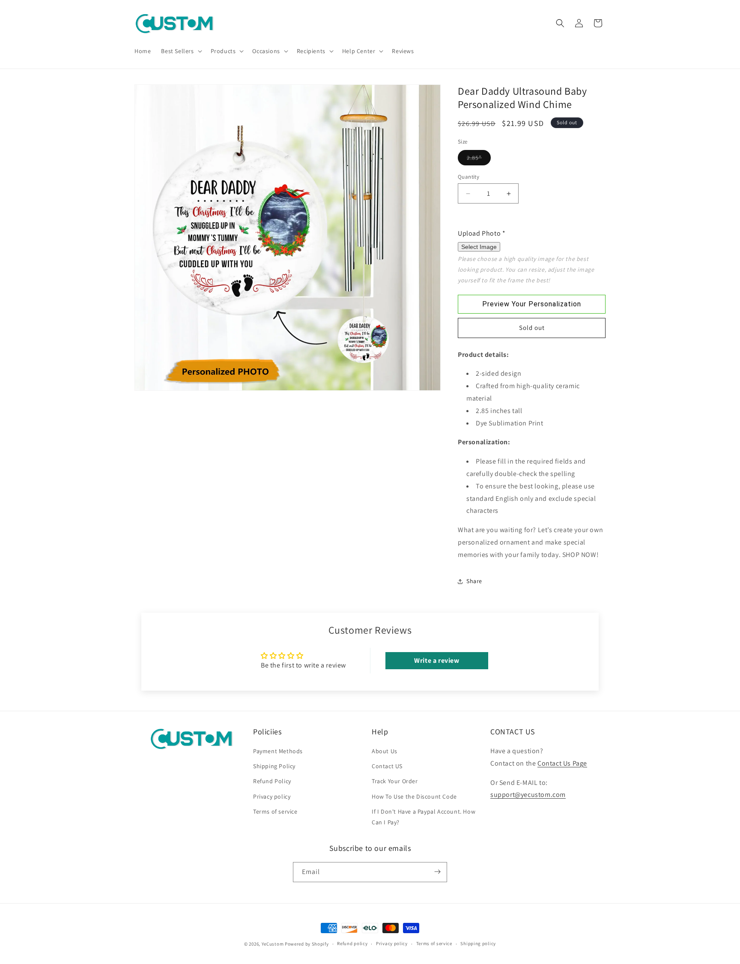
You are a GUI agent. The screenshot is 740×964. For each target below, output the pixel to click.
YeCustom (273, 944)
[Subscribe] (437, 872)
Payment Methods (278, 751)
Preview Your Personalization (531, 304)
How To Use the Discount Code (414, 796)
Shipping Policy (274, 766)
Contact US (387, 766)
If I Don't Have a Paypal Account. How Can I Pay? (423, 817)
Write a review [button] (436, 660)
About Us (384, 751)
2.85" (479, 159)
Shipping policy (478, 944)
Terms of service (275, 811)
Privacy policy (271, 796)
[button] (180, 51)
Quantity (468, 176)
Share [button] (474, 581)
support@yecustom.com (528, 794)
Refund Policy (272, 781)
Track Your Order (395, 781)
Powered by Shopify (307, 944)
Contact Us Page (562, 763)
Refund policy (352, 944)
